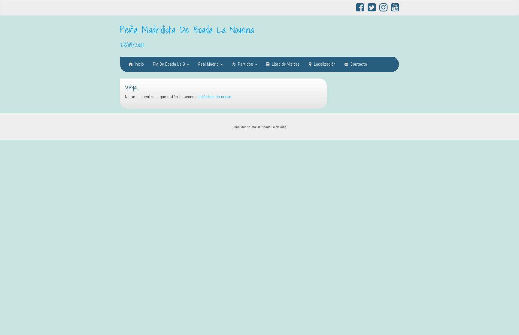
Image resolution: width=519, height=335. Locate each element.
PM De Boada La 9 (169, 64)
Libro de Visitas (286, 64)
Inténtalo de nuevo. (215, 97)
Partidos (246, 64)
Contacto (359, 64)
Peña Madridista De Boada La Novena (187, 29)
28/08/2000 (132, 44)
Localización (324, 64)
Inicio (139, 64)
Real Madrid (209, 64)
